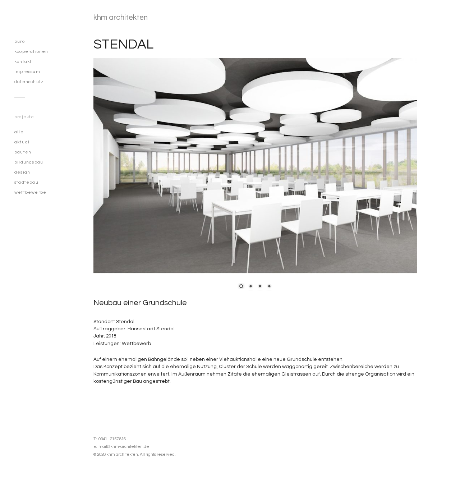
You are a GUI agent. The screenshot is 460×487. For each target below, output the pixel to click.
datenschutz (28, 81)
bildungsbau (28, 162)
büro (19, 41)
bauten (22, 152)
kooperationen (31, 51)
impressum (27, 71)
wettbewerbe (30, 192)
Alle (19, 132)
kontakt (23, 61)
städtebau (26, 182)
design (22, 172)
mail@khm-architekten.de (123, 447)
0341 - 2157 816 (112, 439)
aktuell (22, 142)
